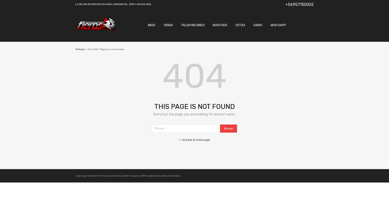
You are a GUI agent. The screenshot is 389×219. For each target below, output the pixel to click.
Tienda (168, 25)
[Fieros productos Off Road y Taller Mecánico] (96, 33)
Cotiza (240, 25)
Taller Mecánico (193, 25)
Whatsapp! (278, 25)
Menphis (176, 175)
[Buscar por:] (186, 128)
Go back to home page (196, 139)
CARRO (257, 25)
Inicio (151, 25)
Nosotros (220, 25)
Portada (80, 49)
